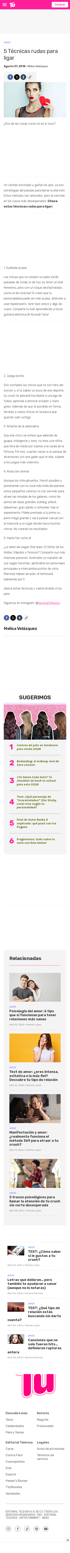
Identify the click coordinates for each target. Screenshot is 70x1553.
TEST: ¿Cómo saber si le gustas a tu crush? (44, 1256)
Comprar (60, 4)
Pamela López (34, 1024)
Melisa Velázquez (38, 66)
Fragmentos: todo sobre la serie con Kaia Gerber (36, 841)
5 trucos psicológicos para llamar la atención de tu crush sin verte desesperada (34, 1201)
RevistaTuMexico (49, 603)
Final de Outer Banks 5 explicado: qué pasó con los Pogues (36, 823)
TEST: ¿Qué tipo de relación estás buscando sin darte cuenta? (34, 1314)
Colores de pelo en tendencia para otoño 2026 (37, 746)
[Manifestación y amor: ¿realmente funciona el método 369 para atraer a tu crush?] (35, 1108)
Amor (7, 42)
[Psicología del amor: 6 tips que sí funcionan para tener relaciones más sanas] (35, 987)
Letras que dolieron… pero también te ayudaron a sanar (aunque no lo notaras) (32, 1284)
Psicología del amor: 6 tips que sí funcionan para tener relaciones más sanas (32, 1015)
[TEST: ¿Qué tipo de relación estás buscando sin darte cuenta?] (15, 1307)
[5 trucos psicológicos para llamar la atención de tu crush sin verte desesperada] (35, 1173)
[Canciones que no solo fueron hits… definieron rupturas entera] (15, 1339)
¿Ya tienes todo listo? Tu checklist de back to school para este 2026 (36, 780)
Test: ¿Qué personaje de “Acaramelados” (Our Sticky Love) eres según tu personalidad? (36, 802)
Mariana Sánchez (34, 1293)
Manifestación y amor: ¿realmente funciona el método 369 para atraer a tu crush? (33, 1138)
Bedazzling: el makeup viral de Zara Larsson (38, 763)
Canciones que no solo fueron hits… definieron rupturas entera (34, 1346)
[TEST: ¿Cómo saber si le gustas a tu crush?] (15, 1250)
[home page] (12, 4)
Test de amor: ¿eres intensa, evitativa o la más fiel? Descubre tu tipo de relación (33, 1076)
